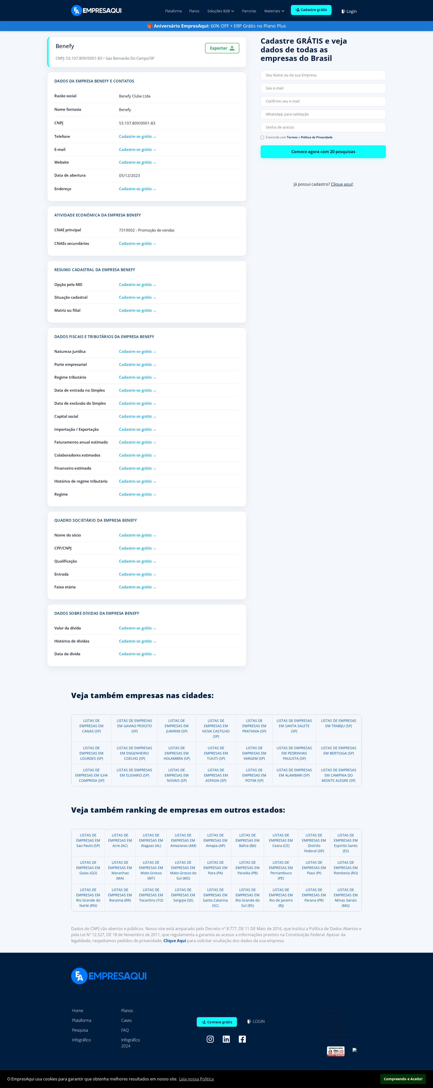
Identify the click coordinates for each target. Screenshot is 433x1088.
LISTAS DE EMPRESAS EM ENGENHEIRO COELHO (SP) (134, 753)
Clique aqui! (342, 184)
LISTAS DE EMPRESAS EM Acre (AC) (120, 840)
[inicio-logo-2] (96, 10)
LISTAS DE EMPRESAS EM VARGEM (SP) (254, 753)
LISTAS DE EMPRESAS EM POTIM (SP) (254, 775)
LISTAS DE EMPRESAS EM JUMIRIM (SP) (177, 725)
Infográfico (81, 1040)
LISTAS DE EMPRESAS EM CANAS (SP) (91, 725)
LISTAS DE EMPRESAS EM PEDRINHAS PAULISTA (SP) (294, 753)
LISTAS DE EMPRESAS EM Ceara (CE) (281, 840)
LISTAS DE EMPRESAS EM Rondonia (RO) (346, 867)
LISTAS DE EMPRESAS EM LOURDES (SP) (91, 753)
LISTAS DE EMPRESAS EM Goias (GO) (88, 867)
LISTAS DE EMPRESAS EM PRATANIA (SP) (254, 725)
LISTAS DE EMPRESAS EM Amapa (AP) (215, 840)
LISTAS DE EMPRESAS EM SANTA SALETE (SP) (294, 725)
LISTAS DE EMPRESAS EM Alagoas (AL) (151, 840)
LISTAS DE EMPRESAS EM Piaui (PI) (314, 867)
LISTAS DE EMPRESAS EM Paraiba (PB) (248, 867)
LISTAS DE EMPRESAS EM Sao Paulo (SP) (88, 840)
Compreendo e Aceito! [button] (403, 1078)
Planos (194, 11)
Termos (292, 137)
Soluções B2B (219, 11)
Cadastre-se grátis (135, 136)
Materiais (272, 11)
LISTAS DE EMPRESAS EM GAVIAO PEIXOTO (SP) (134, 725)
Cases (126, 1020)
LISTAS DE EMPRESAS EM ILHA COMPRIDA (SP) (91, 775)
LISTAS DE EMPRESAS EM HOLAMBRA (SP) (177, 753)
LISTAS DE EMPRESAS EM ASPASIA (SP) (216, 775)
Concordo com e (299, 137)
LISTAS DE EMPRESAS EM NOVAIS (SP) (177, 775)
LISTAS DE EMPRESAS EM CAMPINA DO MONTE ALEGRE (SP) (338, 775)
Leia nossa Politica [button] (196, 1079)
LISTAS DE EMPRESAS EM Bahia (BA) (248, 840)
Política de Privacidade (317, 137)
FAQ (125, 1030)
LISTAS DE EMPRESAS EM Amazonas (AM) (183, 840)
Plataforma (173, 11)
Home (77, 1010)
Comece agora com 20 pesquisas (323, 151)
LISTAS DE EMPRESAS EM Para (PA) (215, 867)
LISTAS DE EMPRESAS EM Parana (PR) (314, 895)
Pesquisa (80, 1030)
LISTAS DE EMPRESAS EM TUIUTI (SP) (216, 753)
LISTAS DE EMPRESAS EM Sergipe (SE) (183, 895)
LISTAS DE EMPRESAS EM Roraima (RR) (120, 895)
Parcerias (249, 11)
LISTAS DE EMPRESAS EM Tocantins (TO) (151, 895)
